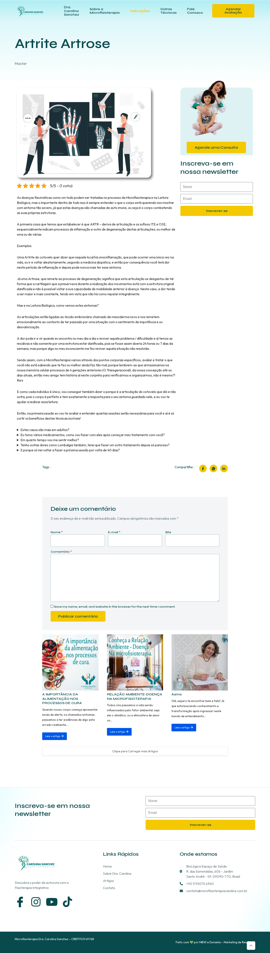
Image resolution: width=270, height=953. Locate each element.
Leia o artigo (52, 736)
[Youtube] (51, 902)
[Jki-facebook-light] (20, 902)
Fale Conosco (195, 11)
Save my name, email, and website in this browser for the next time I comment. (114, 606)
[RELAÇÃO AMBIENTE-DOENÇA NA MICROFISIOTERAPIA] (135, 662)
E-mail (114, 532)
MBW (203, 942)
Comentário (61, 551)
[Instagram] (36, 902)
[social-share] (203, 468)
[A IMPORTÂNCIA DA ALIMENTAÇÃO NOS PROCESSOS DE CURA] (70, 662)
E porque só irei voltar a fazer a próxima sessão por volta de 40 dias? (70, 450)
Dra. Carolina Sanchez (71, 10)
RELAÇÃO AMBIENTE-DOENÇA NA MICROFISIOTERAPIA (134, 696)
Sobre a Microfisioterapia (105, 11)
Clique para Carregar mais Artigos (135, 751)
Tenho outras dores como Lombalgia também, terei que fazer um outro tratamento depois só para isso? (95, 445)
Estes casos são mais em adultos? (44, 430)
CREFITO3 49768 (82, 939)
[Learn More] (251, 945)
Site (168, 532)
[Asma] (199, 662)
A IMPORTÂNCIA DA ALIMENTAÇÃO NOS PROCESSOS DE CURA (62, 698)
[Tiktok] (67, 902)
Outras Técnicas (168, 11)
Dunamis (215, 942)
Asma (176, 694)
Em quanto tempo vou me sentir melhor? (49, 440)
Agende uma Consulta (216, 147)
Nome (57, 532)
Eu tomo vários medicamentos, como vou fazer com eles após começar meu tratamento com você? (92, 435)
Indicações (140, 11)
